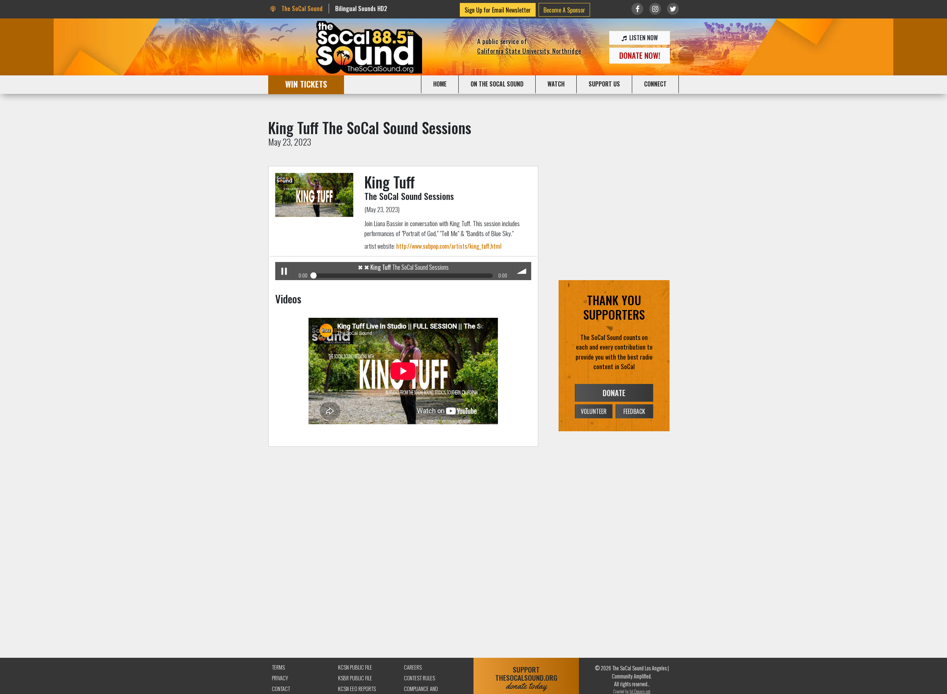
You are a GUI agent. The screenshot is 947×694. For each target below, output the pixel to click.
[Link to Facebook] (637, 9)
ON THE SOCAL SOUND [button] (497, 83)
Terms (278, 667)
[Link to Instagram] (655, 9)
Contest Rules (419, 678)
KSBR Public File (355, 678)
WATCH (556, 83)
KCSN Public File (355, 667)
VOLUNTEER (594, 411)
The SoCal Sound (301, 8)
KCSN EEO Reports (357, 689)
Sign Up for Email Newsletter (498, 10)
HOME (439, 83)
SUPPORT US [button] (604, 83)
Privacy (280, 678)
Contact (281, 689)
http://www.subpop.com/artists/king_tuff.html (449, 246)
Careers (413, 667)
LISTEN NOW (643, 37)
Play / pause (284, 271)
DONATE (614, 392)
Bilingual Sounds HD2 (361, 8)
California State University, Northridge (529, 50)
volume (522, 271)
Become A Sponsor (564, 10)
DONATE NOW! (639, 55)
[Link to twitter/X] (673, 9)
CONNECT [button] (655, 83)
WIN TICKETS (306, 84)
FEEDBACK (634, 411)
